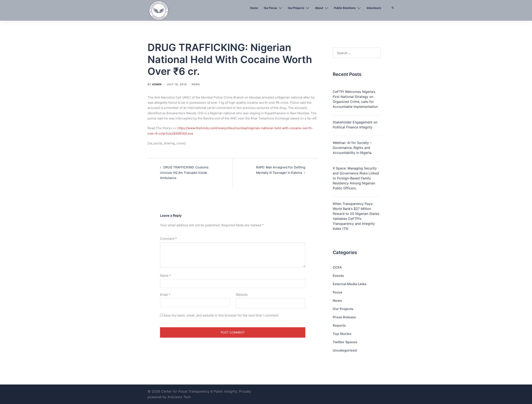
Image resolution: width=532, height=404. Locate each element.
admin (157, 84)
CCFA (337, 267)
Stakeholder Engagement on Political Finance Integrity (355, 124)
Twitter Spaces (345, 342)
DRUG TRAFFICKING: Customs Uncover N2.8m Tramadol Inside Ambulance (184, 172)
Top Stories (342, 334)
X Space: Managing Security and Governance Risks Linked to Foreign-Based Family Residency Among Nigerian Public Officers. (356, 178)
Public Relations (345, 8)
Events (338, 276)
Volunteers (373, 8)
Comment (168, 239)
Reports (339, 325)
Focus (337, 292)
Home (254, 8)
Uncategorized (345, 350)
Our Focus (270, 8)
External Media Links (349, 284)
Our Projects (296, 8)
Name (165, 275)
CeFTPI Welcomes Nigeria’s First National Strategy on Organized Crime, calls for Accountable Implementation (355, 99)
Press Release (344, 317)
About (319, 8)
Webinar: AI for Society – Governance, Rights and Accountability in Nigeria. (352, 148)
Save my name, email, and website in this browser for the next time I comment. (221, 315)
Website (242, 295)
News (196, 84)
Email (165, 295)
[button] (393, 17)
